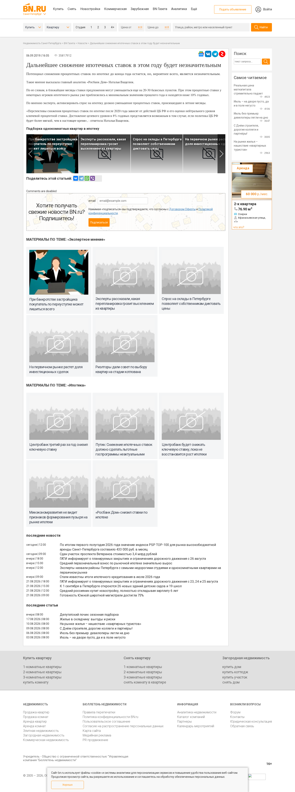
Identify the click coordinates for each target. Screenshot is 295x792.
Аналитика (179, 9)
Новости (82, 43)
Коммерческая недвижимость (46, 740)
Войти (267, 9)
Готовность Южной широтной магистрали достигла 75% (102, 595)
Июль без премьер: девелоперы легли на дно (94, 633)
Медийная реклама (97, 735)
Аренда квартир (35, 721)
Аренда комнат (34, 726)
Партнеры (184, 721)
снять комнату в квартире (145, 682)
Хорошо (67, 784)
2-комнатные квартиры (42, 672)
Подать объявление (232, 9)
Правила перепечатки (99, 712)
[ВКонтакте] (75, 178)
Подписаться (99, 222)
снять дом (231, 682)
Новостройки (90, 9)
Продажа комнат (35, 717)
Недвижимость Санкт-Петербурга (42, 43)
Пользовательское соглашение (106, 721)
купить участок (234, 677)
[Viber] (92, 178)
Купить (58, 9)
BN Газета (160, 9)
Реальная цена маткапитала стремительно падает (248, 89)
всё (140, 27)
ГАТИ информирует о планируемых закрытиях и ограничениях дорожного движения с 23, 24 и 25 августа (139, 581)
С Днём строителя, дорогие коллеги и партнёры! (96, 628)
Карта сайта (92, 731)
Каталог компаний (191, 717)
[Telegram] (81, 178)
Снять (72, 9)
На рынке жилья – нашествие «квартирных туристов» (100, 624)
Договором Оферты (182, 209)
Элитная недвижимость (41, 731)
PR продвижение (95, 740)
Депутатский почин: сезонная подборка (89, 615)
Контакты (237, 717)
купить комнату (36, 682)
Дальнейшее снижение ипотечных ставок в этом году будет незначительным (135, 43)
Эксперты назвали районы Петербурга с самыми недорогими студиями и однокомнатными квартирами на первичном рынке (140, 570)
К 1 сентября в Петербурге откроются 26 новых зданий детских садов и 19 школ (121, 586)
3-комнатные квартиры (42, 677)
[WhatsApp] (86, 178)
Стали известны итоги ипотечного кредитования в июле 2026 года (110, 577)
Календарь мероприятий (195, 726)
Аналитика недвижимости (196, 712)
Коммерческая (115, 9)
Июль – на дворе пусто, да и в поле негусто (93, 637)
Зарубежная (140, 9)
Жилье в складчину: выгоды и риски (87, 619)
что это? (238, 227)
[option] (52, 153)
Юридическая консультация (251, 721)
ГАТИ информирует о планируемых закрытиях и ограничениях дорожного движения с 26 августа (133, 559)
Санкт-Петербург (32, 14)
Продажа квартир (36, 712)
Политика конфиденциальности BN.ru (110, 717)
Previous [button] (30, 153)
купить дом (231, 667)
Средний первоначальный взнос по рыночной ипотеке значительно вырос (116, 563)
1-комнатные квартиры (42, 667)
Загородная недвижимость (43, 735)
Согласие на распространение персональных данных (123, 726)
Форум (235, 712)
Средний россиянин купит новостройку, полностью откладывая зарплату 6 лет (119, 591)
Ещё (194, 9)
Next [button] (221, 153)
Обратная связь (242, 726)
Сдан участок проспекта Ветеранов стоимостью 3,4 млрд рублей (108, 554)
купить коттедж (235, 672)
